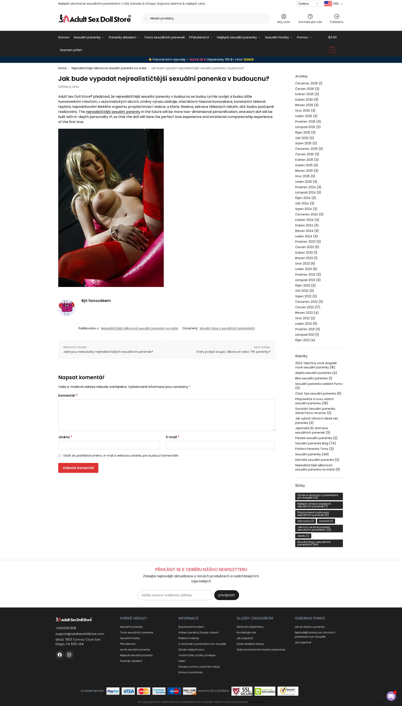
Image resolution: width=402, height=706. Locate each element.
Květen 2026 (304, 94)
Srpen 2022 (303, 296)
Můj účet (283, 22)
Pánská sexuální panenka (313, 438)
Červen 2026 (304, 89)
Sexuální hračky (130, 638)
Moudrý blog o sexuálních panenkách (227, 328)
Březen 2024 (304, 231)
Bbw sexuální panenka (311, 378)
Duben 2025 (304, 165)
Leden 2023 (303, 269)
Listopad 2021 (304, 335)
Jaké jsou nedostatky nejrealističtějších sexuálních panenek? (108, 352)
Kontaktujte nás (310, 22)
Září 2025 (302, 138)
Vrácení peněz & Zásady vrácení (198, 632)
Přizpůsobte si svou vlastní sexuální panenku (314, 401)
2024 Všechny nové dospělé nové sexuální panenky (316, 365)
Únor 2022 (302, 318)
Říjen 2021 (302, 340)
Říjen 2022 (302, 285)
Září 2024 (302, 203)
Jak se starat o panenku (310, 627)
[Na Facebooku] (59, 655)
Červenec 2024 (306, 214)
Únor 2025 (302, 176)
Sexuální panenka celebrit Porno (318, 384)
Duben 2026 (304, 99)
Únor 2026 (302, 110)
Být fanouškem (96, 300)
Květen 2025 (304, 160)
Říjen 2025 (302, 132)
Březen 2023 (304, 258)
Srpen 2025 (303, 143)
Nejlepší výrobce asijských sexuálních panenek (314, 505)
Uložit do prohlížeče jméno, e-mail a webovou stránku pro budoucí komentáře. (121, 455)
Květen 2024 (304, 220)
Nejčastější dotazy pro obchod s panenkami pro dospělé (315, 634)
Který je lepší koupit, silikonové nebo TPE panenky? (233, 352)
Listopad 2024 (305, 192)
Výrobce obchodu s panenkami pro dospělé (317, 496)
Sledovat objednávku (250, 627)
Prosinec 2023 (305, 241)
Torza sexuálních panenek (136, 632)
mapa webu (256, 702)
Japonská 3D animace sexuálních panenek (311, 430)
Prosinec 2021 (305, 329)
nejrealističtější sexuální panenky (113, 111)
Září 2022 (302, 291)
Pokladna (336, 22)
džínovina (305, 521)
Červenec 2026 (306, 83)
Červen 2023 (304, 247)
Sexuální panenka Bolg (311, 443)
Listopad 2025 (305, 127)
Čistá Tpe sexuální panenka (315, 393)
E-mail (172, 437)
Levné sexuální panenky (135, 649)
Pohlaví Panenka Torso (311, 449)
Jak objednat (245, 638)
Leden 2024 (303, 236)
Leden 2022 (303, 324)
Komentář (68, 395)
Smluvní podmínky (190, 672)
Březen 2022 (304, 313)
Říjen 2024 (303, 198)
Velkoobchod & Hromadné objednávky (261, 649)
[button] (336, 43)
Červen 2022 (304, 307)
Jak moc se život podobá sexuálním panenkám (314, 528)
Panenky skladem (131, 661)
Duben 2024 (304, 225)
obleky (303, 536)
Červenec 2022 (306, 302)
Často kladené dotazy (250, 644)
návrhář (326, 521)
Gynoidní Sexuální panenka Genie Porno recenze (315, 411)
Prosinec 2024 (305, 187)
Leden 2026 (303, 116)
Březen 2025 (304, 171)
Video (181, 661)
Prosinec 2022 (305, 274)
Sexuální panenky (308, 454)
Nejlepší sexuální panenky (136, 655)
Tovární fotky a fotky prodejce (196, 655)
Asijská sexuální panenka (313, 373)
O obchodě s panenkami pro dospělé (202, 644)
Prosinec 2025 (305, 121)
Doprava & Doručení (191, 627)
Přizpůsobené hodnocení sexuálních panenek (313, 514)
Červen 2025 (304, 154)
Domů (62, 68)
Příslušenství (128, 644)
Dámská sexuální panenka (314, 460)
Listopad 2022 (305, 280)
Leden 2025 (303, 182)
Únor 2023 (302, 263)
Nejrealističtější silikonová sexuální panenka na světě (109, 68)
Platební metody (188, 638)
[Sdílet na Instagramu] (69, 655)
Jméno (65, 437)
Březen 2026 (304, 105)
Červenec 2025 (306, 149)
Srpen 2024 (303, 209)
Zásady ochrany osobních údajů (199, 666)
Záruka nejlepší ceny (191, 649)
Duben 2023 (304, 252)
